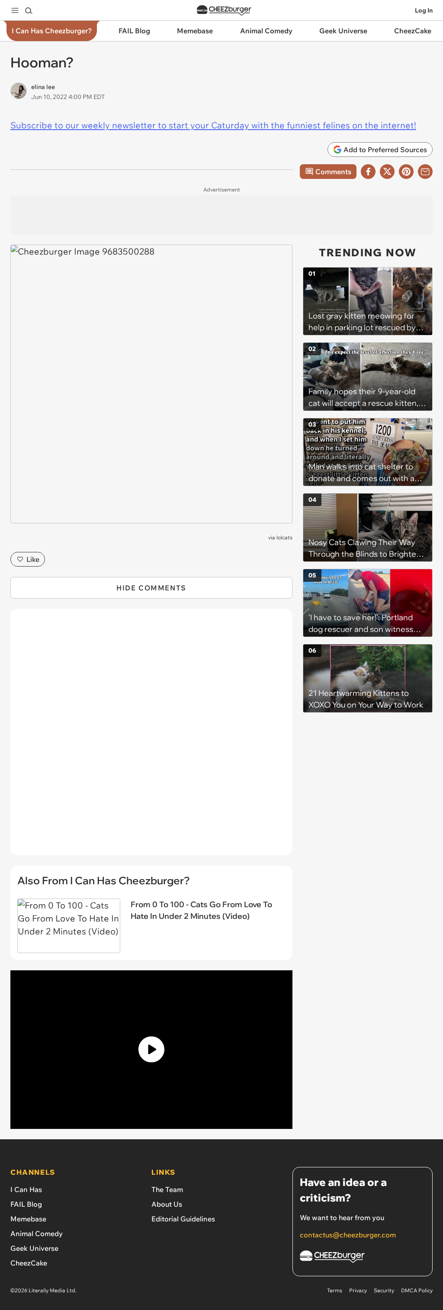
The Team (167, 1189)
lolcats (284, 537)
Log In (424, 10)
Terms (334, 1290)
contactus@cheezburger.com (348, 1234)
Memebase (28, 1218)
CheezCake (28, 1263)
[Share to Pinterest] (406, 171)
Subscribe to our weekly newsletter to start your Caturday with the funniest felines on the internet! (213, 125)
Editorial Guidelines (183, 1218)
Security (384, 1290)
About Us (166, 1204)
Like (32, 559)
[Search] (28, 10)
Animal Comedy (36, 1233)
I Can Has (26, 1189)
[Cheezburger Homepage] (224, 10)
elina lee (43, 87)
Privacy (358, 1290)
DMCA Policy (417, 1290)
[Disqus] (151, 737)
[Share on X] (387, 171)
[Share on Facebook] (368, 171)
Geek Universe (34, 1248)
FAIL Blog (26, 1204)
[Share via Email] (425, 171)
